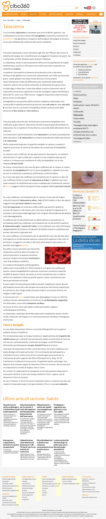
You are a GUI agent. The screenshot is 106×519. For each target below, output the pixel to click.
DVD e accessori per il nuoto (90, 491)
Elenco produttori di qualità (10, 505)
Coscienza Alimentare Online (71, 483)
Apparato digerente (28, 492)
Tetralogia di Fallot (81, 138)
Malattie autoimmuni (28, 486)
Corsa (44, 490)
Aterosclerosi (26, 483)
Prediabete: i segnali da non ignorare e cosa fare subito (60, 408)
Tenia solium (78, 118)
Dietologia (5, 481)
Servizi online (55, 14)
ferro (7, 186)
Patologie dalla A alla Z (81, 37)
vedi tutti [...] (77, 142)
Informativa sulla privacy (89, 497)
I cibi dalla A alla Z (7, 483)
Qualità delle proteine (79, 217)
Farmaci (76, 49)
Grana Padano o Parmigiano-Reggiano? (79, 228)
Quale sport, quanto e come (50, 486)
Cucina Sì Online (67, 481)
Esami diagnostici (27, 495)
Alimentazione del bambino (10, 486)
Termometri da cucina (88, 487)
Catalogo (91, 14)
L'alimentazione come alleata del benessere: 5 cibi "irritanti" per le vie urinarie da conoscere (28, 446)
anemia (25, 245)
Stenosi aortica (80, 95)
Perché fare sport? (47, 481)
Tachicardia (78, 111)
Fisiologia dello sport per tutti (51, 483)
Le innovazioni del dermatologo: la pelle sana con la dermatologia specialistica (61, 444)
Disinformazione (7, 488)
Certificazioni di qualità (9, 502)
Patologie (26, 20)
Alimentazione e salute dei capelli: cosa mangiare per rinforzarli (44, 408)
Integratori (77, 52)
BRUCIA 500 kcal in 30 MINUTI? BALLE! (79, 209)
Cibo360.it (10, 20)
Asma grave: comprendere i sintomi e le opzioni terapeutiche (11, 443)
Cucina (42, 14)
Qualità (69, 14)
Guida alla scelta (7, 500)
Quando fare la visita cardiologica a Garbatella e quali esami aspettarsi (11, 408)
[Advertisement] (87, 158)
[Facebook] (94, 8)
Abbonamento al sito (88, 489)
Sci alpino (45, 488)
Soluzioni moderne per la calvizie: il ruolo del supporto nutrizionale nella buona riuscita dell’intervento (28, 410)
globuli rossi (8, 39)
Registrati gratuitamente (69, 479)
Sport (24, 14)
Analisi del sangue (79, 40)
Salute (33, 14)
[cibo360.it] (15, 10)
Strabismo (77, 101)
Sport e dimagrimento (48, 479)
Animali (80, 14)
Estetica (76, 46)
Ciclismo (44, 492)
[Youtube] (88, 8)
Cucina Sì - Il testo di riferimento (88, 480)
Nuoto (44, 495)
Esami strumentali (79, 43)
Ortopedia (76, 55)
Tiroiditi (77, 122)
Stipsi (75, 98)
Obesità (24, 481)
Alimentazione (11, 14)
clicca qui (91, 64)
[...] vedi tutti (77, 91)
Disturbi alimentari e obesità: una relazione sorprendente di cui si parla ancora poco (45, 446)
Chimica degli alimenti (8, 479)
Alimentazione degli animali (10, 490)
